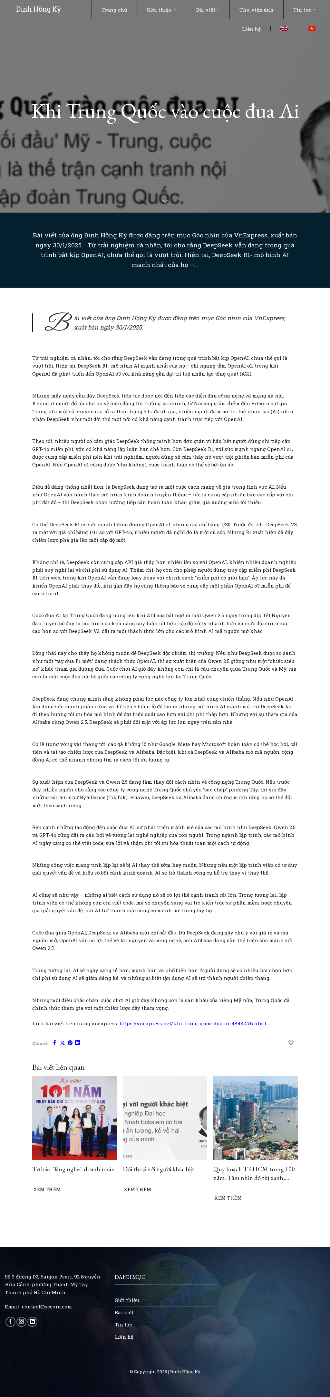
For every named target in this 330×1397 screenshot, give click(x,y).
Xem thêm (47, 1189)
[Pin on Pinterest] (70, 1043)
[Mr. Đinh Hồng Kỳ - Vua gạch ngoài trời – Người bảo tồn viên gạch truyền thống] (39, 9)
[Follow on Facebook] (10, 1322)
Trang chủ (114, 9)
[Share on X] (62, 1043)
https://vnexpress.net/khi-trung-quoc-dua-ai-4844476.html (192, 1023)
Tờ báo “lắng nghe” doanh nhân (73, 1169)
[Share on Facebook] (54, 1043)
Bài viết (206, 9)
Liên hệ (251, 29)
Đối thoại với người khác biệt (159, 1169)
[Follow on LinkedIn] (32, 1322)
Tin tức (302, 9)
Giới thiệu (159, 9)
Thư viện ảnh (256, 9)
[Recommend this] (292, 1043)
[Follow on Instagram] (21, 1322)
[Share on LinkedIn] (77, 1043)
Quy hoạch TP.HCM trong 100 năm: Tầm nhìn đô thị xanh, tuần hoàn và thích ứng (254, 1173)
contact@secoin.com (47, 1306)
